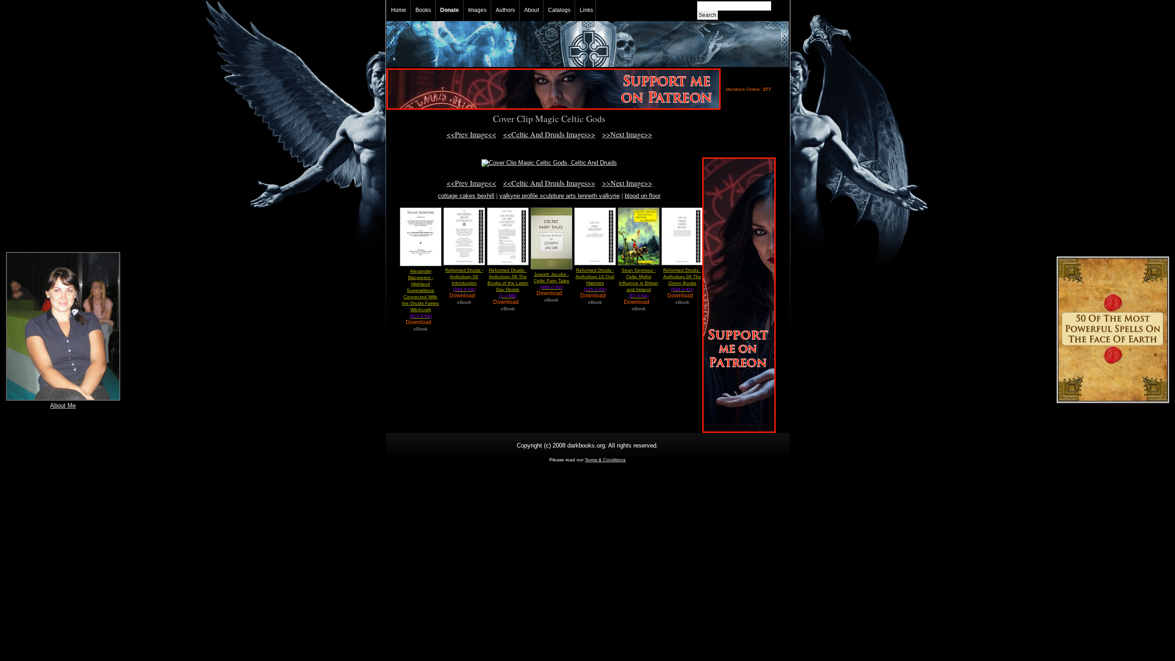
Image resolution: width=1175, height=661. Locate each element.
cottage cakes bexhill (466, 195)
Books (423, 10)
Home (398, 10)
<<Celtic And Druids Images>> (549, 134)
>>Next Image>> (627, 134)
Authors (505, 10)
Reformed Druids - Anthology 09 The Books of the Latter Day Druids (507, 283)
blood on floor (642, 195)
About (531, 10)
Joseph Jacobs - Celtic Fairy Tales (551, 281)
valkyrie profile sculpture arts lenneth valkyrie (559, 195)
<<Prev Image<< (471, 134)
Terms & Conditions (605, 459)
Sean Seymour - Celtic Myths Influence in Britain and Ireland (638, 283)
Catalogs (559, 10)
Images (477, 10)
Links (586, 10)
